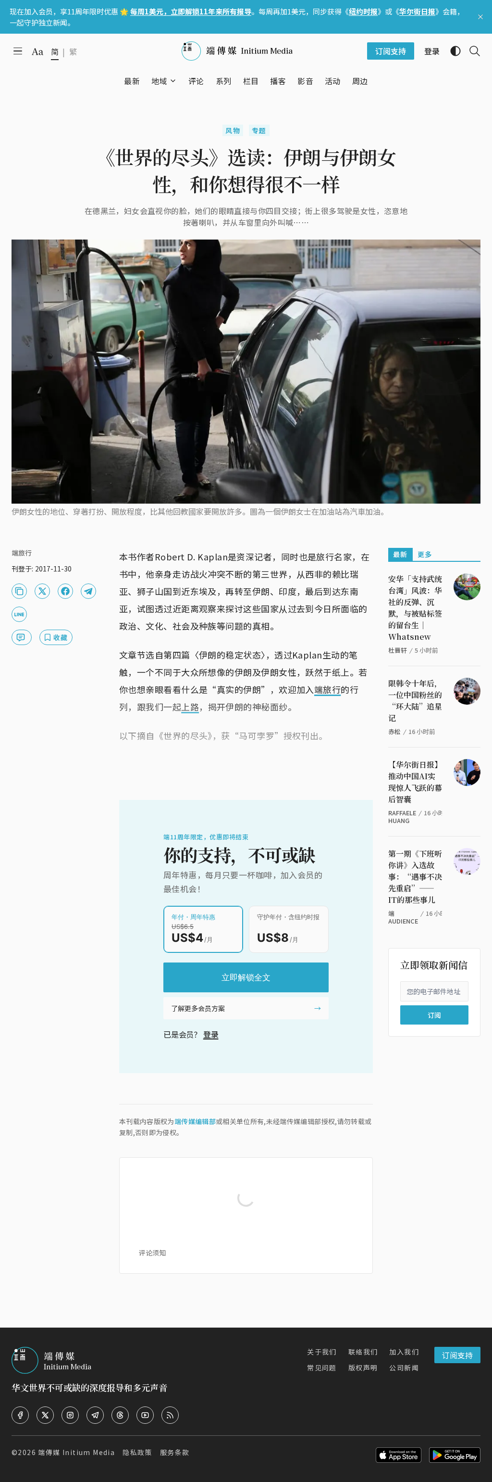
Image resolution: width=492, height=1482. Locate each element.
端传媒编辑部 (195, 1121)
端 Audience (403, 917)
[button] (159, 81)
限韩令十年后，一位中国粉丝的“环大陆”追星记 (415, 700)
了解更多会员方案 (198, 1008)
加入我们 (404, 1351)
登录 (211, 1034)
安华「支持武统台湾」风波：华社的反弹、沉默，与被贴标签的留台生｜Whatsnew (415, 607)
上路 (190, 706)
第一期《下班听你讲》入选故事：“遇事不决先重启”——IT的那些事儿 (415, 876)
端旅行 (327, 689)
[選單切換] (173, 81)
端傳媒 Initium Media (76, 1452)
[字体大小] (37, 51)
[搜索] (470, 51)
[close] (480, 17)
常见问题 (322, 1367)
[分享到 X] (42, 591)
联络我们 (363, 1351)
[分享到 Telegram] (88, 591)
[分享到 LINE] (19, 614)
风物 (232, 130)
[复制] (19, 591)
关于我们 (322, 1351)
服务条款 (175, 1452)
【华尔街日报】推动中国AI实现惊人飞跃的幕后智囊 (415, 782)
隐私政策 (137, 1452)
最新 (400, 554)
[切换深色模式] (451, 51)
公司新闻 (404, 1367)
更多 (425, 554)
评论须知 (152, 1252)
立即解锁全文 (246, 977)
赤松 (394, 731)
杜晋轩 (397, 650)
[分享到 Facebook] (65, 591)
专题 (259, 130)
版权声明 (363, 1367)
